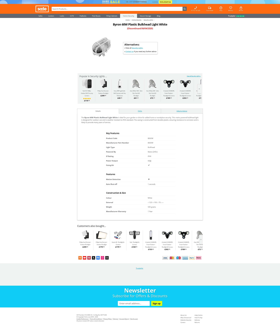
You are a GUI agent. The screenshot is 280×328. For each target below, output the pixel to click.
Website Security (185, 320)
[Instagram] (102, 258)
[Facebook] (98, 258)
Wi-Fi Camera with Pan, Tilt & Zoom (120, 93)
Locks (62, 16)
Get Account (134, 319)
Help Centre (198, 315)
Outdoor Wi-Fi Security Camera (87, 93)
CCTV (72, 16)
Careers (182, 322)
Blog (158, 16)
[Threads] (107, 258)
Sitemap (115, 319)
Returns (197, 322)
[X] (93, 258)
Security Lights (137, 48)
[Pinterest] (89, 258)
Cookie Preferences (82, 319)
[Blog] (80, 258)
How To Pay (198, 318)
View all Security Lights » (194, 76)
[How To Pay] (182, 260)
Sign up (157, 303)
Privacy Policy (107, 319)
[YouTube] (84, 258)
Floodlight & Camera (168, 93)
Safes (40, 16)
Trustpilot (139, 268)
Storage (145, 16)
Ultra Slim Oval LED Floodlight (136, 93)
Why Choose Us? (185, 318)
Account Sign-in (124, 319)
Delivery (197, 320)
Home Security (128, 16)
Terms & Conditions (96, 319)
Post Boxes (96, 16)
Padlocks (83, 16)
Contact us (129, 51)
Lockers (51, 16)
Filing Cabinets (111, 16)
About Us (183, 315)
